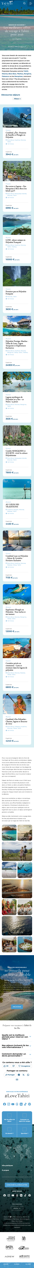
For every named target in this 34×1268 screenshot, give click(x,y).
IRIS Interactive (17, 1217)
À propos (5, 1170)
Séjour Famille (25, 912)
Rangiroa (27, 74)
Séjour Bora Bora (9, 836)
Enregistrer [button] (18, 39)
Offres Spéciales (9, 911)
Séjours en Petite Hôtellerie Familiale (9, 946)
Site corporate (17, 1204)
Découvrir (17, 1006)
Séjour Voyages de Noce (9, 872)
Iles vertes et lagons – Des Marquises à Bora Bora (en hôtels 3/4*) (16, 188)
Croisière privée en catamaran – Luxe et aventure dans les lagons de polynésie (16, 666)
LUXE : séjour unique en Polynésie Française (15, 241)
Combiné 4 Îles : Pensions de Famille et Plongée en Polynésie (16, 134)
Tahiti (26, 71)
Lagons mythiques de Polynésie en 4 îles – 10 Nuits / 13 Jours (15, 399)
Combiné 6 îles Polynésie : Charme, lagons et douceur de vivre (16, 721)
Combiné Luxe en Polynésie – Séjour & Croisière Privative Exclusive (17, 558)
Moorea (5, 74)
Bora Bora (12, 74)
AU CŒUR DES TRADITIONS (12, 505)
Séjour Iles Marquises (17, 858)
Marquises (18, 76)
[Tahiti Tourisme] (6, 4)
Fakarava (6, 76)
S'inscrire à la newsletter (17, 1185)
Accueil (10, 46)
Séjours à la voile (17, 932)
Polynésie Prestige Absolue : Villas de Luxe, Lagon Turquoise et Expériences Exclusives (17, 344)
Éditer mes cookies (17, 1221)
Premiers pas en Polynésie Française (16, 292)
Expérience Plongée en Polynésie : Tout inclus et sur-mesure (16, 611)
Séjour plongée (24, 875)
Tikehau (20, 74)
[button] (12, 1)
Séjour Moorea (24, 837)
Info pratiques (7, 1165)
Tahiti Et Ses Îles (9, 980)
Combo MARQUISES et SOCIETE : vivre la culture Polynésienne (16, 453)
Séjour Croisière (17, 895)
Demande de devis (24, 948)
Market (16, 1208)
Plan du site (26, 1217)
